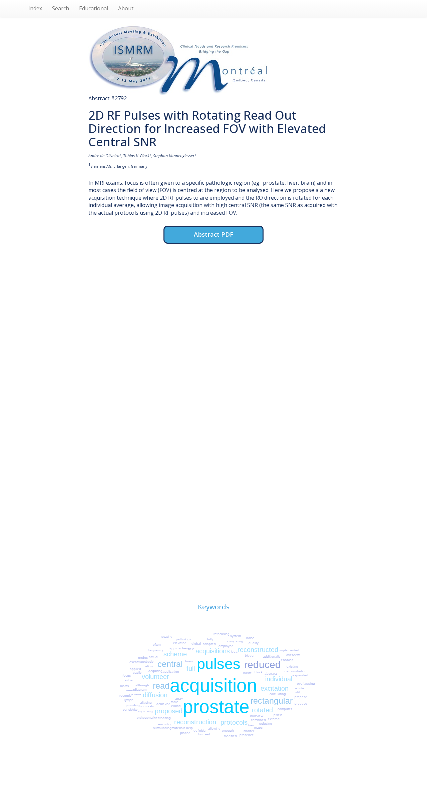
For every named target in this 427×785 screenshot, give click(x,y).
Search (60, 8)
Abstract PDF (213, 234)
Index (35, 8)
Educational (93, 8)
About (125, 8)
